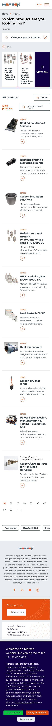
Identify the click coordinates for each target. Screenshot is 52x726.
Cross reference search (35, 107)
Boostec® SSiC (30, 528)
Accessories (10, 528)
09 (11, 510)
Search (6, 29)
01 (5, 504)
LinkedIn (22, 590)
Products (17, 14)
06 (38, 504)
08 (5, 510)
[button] (42, 69)
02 (11, 504)
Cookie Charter (23, 702)
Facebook (14, 590)
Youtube (30, 590)
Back (9, 47)
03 (18, 504)
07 (45, 504)
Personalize (26, 719)
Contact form (18, 612)
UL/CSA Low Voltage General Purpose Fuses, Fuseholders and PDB (26, 76)
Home (5, 14)
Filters (43, 98)
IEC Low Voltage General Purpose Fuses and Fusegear (9, 73)
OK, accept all (13, 712)
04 (25, 504)
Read (34, 141)
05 (31, 504)
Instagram (37, 590)
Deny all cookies (37, 712)
